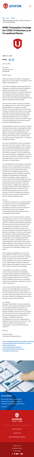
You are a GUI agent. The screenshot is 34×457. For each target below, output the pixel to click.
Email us (5, 406)
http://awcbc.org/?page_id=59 (11, 351)
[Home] (13, 6)
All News (13, 18)
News (7, 18)
